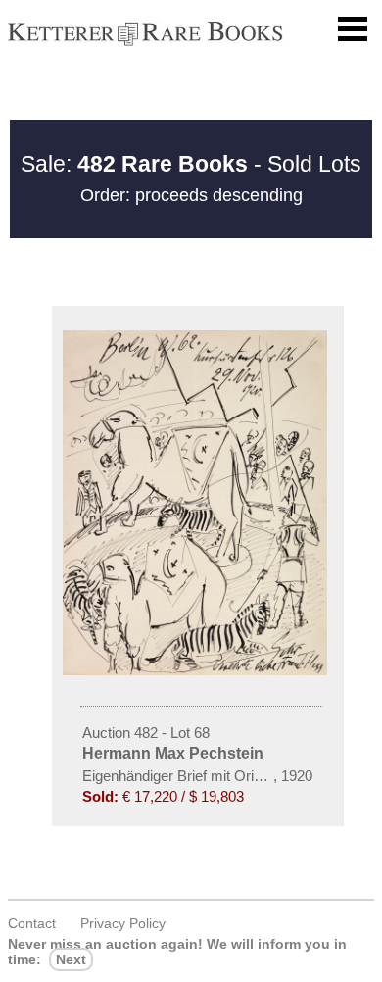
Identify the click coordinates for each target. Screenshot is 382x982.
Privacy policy (123, 923)
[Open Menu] (352, 29)
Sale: (134, 163)
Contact (32, 923)
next (71, 959)
